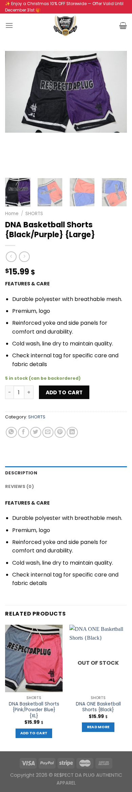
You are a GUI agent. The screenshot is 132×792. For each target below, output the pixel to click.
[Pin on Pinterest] (60, 432)
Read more (98, 727)
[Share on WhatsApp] (11, 432)
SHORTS (34, 213)
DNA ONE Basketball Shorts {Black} (98, 707)
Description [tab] (21, 473)
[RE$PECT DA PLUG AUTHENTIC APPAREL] (66, 25)
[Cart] (123, 25)
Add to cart (64, 392)
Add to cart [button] (34, 733)
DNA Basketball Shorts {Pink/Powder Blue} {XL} (34, 710)
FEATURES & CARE (27, 283)
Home (12, 213)
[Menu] (9, 25)
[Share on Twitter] (35, 432)
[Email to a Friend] (47, 432)
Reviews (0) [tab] (19, 486)
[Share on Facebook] (23, 432)
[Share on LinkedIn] (72, 432)
